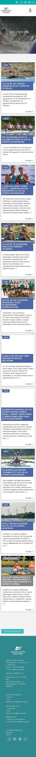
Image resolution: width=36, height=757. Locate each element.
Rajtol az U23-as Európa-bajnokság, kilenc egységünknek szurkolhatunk (15, 303)
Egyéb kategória (10, 558)
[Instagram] (25, 2)
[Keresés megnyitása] (16, 2)
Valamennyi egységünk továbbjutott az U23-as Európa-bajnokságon (14, 472)
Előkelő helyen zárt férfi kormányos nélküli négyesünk (15, 358)
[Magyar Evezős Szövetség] (6, 10)
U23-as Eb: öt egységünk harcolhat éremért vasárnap (14, 246)
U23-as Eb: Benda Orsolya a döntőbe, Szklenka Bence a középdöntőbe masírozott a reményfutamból (16, 580)
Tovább (28, 111)
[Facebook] (21, 2)
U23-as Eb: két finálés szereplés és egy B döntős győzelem (15, 86)
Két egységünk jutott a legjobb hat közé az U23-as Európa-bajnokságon (16, 139)
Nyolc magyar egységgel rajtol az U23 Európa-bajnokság (15, 525)
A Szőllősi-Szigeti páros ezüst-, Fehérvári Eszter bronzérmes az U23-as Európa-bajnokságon (15, 189)
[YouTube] (29, 2)
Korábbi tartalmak (12, 631)
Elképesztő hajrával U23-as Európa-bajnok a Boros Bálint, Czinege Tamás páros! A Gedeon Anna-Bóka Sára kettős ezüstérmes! (17, 414)
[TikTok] (33, 2)
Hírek (6, 65)
